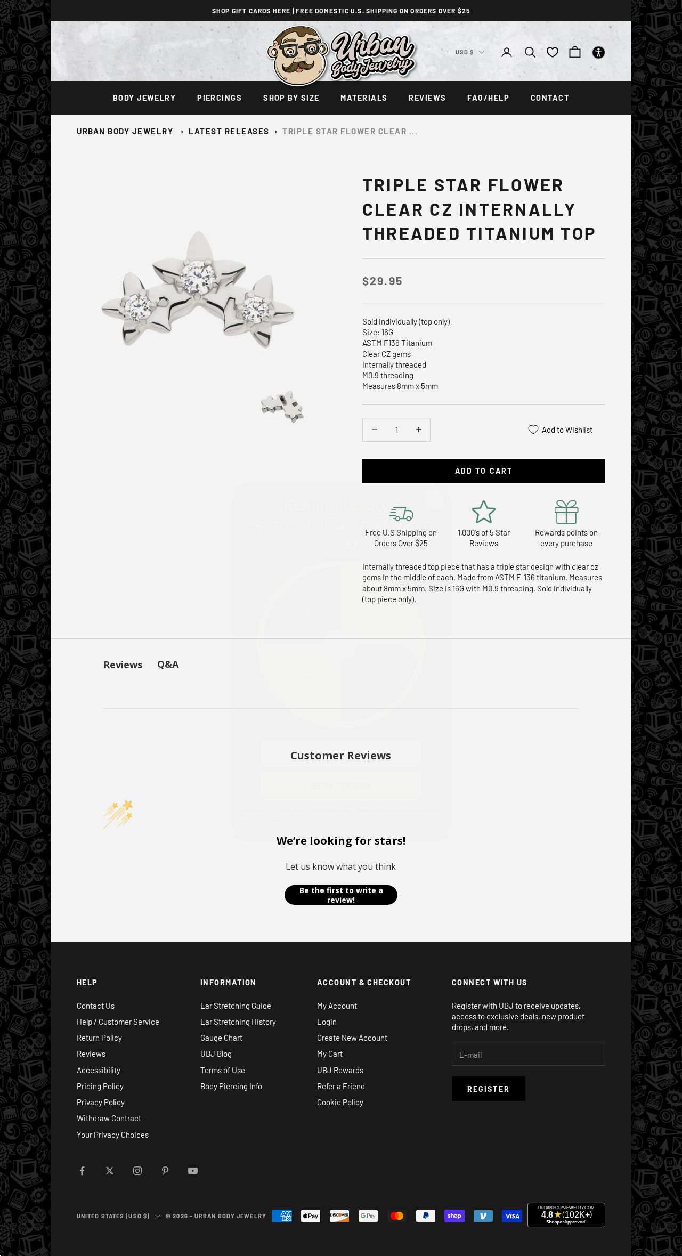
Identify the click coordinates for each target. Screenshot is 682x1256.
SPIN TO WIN (341, 751)
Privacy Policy (315, 788)
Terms (338, 788)
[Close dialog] (434, 465)
